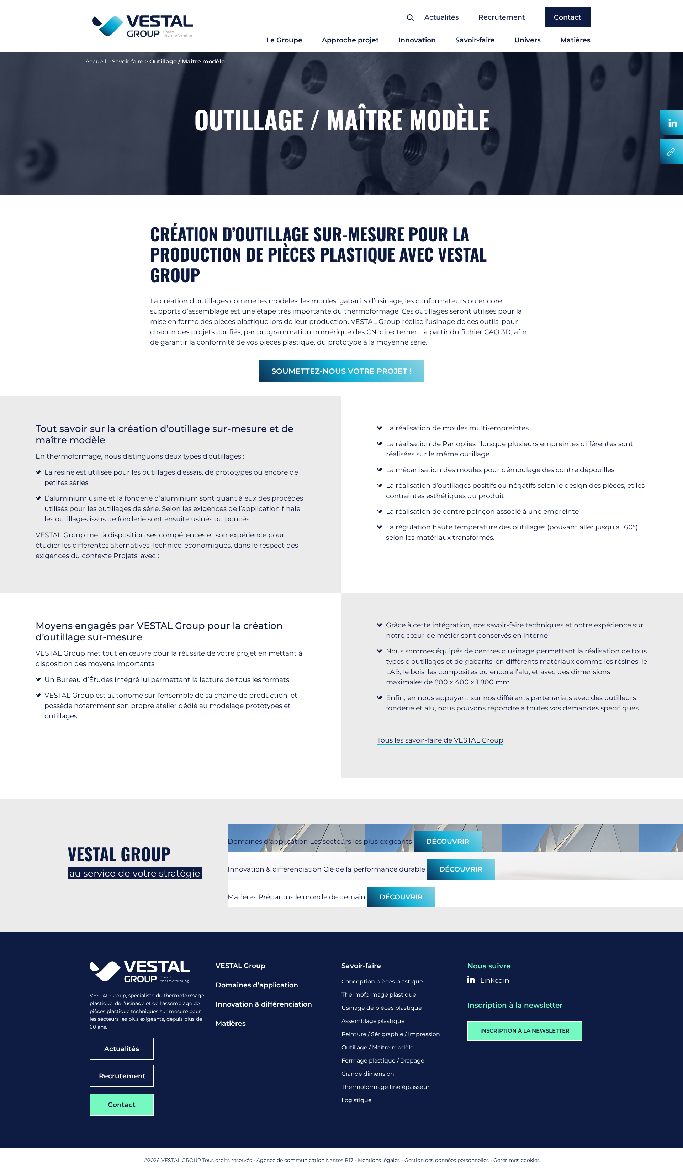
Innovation (417, 40)
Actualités (441, 17)
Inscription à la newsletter (525, 1030)
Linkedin (493, 980)
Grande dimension (368, 1073)
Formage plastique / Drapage (383, 1060)
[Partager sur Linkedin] (671, 122)
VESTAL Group (240, 966)
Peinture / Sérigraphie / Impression (391, 1034)
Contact (567, 17)
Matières (575, 40)
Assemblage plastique (373, 1021)
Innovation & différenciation (264, 1004)
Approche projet (350, 40)
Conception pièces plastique (382, 981)
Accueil (95, 61)
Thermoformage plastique (379, 994)
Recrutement (501, 17)
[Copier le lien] (671, 151)
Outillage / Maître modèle (378, 1047)
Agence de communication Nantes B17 (304, 1160)
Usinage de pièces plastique (382, 1007)
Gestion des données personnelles (446, 1160)
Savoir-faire (475, 40)
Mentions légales (379, 1160)
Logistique (357, 1100)
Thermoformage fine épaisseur (385, 1087)
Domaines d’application (257, 985)
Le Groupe (284, 40)
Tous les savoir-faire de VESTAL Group (440, 740)
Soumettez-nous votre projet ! (341, 371)
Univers (527, 40)
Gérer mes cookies (516, 1160)
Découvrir (447, 841)
